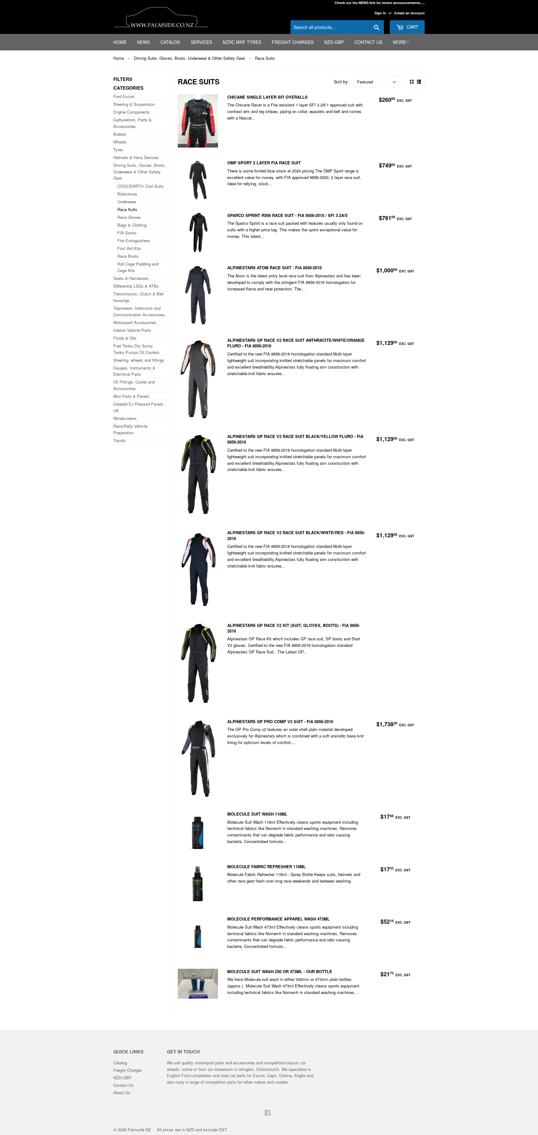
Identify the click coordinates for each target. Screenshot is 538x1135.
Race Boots (128, 256)
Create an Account (409, 13)
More (399, 42)
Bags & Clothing (132, 225)
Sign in (380, 13)
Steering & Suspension (134, 104)
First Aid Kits (129, 248)
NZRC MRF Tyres (242, 42)
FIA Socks (127, 233)
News (143, 42)
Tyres (118, 150)
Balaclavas (127, 194)
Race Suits (265, 58)
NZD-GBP (334, 42)
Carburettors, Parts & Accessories (132, 123)
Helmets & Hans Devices (136, 157)
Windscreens (125, 418)
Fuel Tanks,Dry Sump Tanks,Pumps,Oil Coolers (136, 349)
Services (201, 42)
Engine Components (131, 112)
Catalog (170, 42)
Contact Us (368, 42)
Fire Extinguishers (133, 240)
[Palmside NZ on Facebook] (267, 1113)
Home (119, 42)
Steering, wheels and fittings (138, 360)
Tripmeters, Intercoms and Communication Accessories (139, 311)
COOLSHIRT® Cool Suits (140, 186)
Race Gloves (129, 217)
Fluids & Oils (125, 338)
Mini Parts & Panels (131, 396)
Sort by (341, 81)
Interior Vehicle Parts (132, 330)
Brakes (119, 134)
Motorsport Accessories (134, 322)
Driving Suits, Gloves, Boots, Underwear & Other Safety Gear (189, 58)
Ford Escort (123, 96)
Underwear (126, 202)
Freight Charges (293, 42)
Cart (411, 27)
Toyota (119, 440)
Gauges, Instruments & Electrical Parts (134, 371)
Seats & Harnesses (131, 278)
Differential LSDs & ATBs (136, 286)
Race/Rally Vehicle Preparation (130, 429)
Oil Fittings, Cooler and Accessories (134, 385)
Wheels (120, 142)
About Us (121, 1092)
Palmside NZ (139, 1130)
